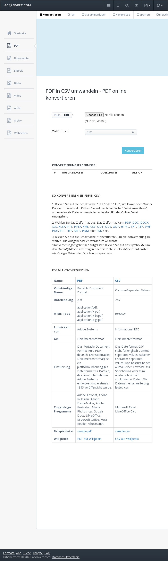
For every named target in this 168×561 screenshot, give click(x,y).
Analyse (38, 553)
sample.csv (122, 431)
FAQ (47, 553)
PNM (85, 231)
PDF (128, 222)
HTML (125, 227)
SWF (148, 227)
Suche (27, 553)
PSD (99, 231)
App (18, 553)
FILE (57, 115)
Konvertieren (51, 14)
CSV (92, 227)
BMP (77, 231)
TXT (133, 227)
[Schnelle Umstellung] (159, 5)
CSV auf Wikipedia (127, 439)
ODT (100, 227)
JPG (62, 231)
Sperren (144, 14)
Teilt (72, 14)
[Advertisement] (102, 47)
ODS (108, 227)
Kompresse (122, 14)
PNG (55, 231)
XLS (54, 227)
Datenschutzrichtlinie (65, 557)
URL (67, 115)
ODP (116, 227)
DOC (135, 222)
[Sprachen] (147, 5)
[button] (109, 5)
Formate (9, 553)
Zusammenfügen (95, 14)
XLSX (62, 227)
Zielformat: (60, 131)
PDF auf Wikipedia (89, 439)
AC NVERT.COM (17, 5)
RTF (140, 227)
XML (86, 227)
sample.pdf (84, 431)
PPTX (77, 227)
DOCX (144, 222)
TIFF (69, 231)
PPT (69, 227)
